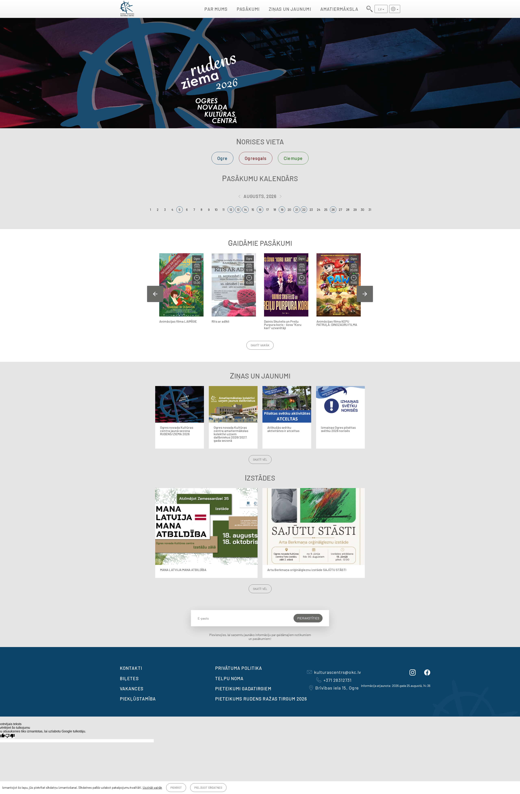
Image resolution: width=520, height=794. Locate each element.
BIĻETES (129, 678)
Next (365, 294)
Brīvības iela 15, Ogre (337, 687)
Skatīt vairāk (260, 345)
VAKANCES (131, 688)
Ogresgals (255, 158)
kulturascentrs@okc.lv (337, 672)
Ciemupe (293, 158)
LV (380, 9)
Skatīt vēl (260, 459)
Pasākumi (248, 9)
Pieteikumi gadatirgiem (243, 688)
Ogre (222, 158)
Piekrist (176, 787)
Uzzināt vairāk (152, 787)
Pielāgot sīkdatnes (208, 787)
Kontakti (131, 668)
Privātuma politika (238, 668)
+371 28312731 (337, 680)
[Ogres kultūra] (127, 9)
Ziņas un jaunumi (290, 9)
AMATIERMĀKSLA (339, 9)
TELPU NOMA (229, 678)
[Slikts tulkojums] (10, 736)
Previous (155, 294)
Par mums (216, 9)
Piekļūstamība (138, 698)
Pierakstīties (308, 618)
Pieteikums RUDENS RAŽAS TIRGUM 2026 (261, 698)
